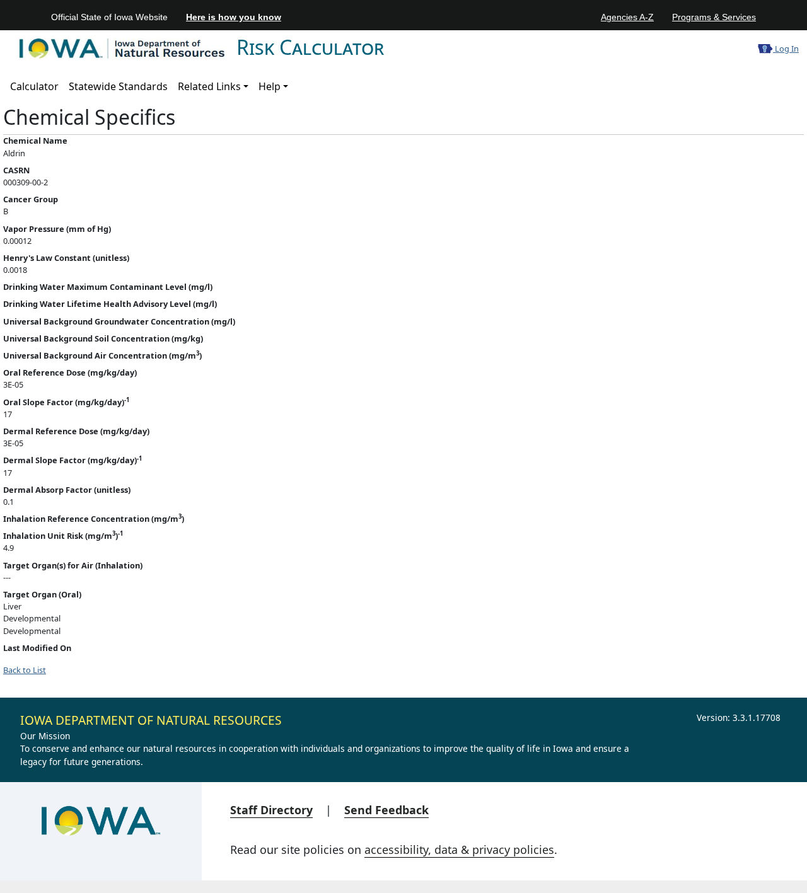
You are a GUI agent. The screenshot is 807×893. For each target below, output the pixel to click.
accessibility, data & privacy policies (459, 849)
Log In (786, 48)
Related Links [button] (209, 86)
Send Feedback (386, 809)
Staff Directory (271, 809)
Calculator (34, 86)
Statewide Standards (118, 86)
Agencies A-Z (627, 17)
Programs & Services (714, 17)
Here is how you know (233, 17)
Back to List (24, 670)
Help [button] (269, 86)
